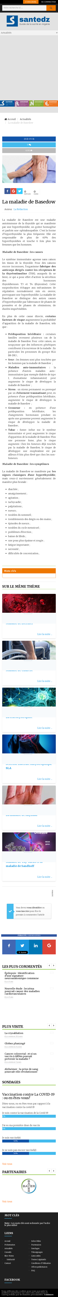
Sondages (35, 1248)
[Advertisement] (29, 67)
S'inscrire (30, 2)
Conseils (7, 1252)
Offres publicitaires (39, 1267)
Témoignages (37, 1252)
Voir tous (7, 1164)
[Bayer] (29, 1186)
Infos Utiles (36, 1241)
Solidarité (11, 1259)
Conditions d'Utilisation (41, 1263)
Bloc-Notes (9, 1256)
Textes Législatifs (38, 1259)
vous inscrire (22, 911)
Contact (7, 1263)
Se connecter (48, 2)
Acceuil (7, 1241)
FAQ (33, 1270)
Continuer (49, 1294)
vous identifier (34, 907)
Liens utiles (35, 1256)
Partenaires (36, 1245)
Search (51, 8)
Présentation (9, 1245)
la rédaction (21, 209)
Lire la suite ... (44, 634)
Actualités (8, 1248)
